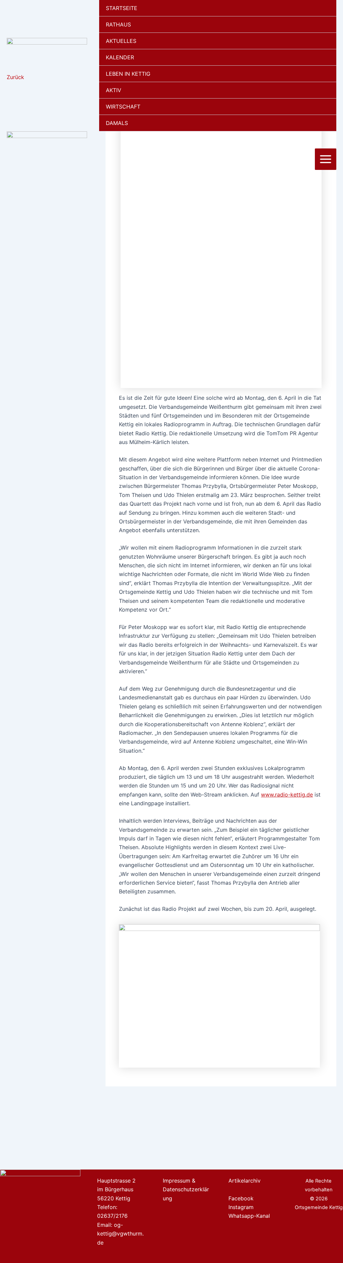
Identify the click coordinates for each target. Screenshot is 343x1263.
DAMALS (117, 123)
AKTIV (113, 90)
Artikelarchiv (244, 1180)
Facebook (241, 1198)
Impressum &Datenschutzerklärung (186, 1189)
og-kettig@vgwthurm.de (120, 1233)
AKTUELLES (121, 41)
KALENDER (120, 57)
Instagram (241, 1207)
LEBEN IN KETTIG (128, 73)
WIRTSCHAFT (123, 106)
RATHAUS (118, 24)
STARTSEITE (121, 8)
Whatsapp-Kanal (249, 1215)
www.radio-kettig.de (287, 794)
